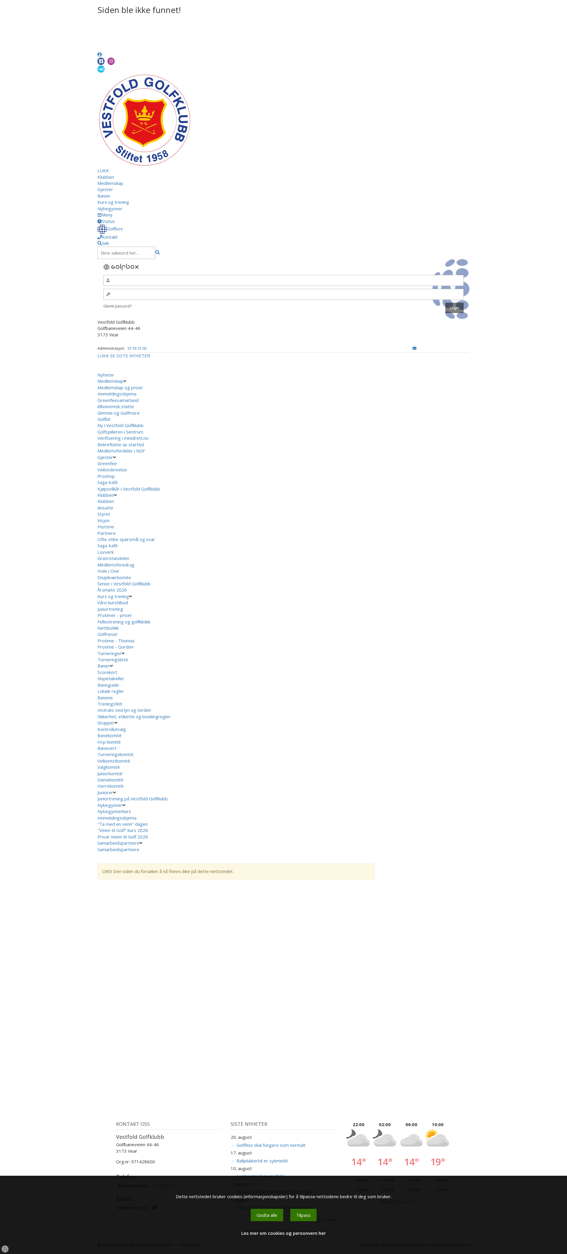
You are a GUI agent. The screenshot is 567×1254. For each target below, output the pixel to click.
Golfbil (103, 419)
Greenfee (107, 463)
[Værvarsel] (101, 69)
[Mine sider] (99, 54)
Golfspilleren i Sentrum (120, 432)
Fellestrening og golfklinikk (123, 622)
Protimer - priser (114, 615)
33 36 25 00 (136, 348)
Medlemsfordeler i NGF (121, 451)
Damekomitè (110, 780)
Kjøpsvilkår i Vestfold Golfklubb (128, 489)
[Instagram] (111, 61)
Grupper (106, 723)
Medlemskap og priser (120, 387)
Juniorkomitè (110, 773)
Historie (105, 527)
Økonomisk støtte (115, 406)
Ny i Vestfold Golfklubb (120, 425)
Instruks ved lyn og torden (124, 710)
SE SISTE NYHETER (130, 356)
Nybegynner (110, 208)
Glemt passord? (117, 306)
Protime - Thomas (116, 641)
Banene (105, 698)
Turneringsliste (112, 659)
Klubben (105, 177)
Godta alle (267, 1215)
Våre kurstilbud (112, 602)
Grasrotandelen (113, 558)
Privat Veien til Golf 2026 (122, 837)
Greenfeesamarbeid (118, 400)
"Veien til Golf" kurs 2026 (122, 830)
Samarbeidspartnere (118, 843)
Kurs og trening (113, 202)
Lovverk (105, 552)
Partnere (106, 533)
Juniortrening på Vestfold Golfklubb (132, 799)
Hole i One (108, 571)
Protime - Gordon (116, 647)
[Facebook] (101, 61)
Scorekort (107, 672)
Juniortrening (110, 609)
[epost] (414, 348)
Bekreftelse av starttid (120, 444)
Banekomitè (109, 735)
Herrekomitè (110, 786)
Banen (103, 196)
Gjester (105, 189)
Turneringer (109, 653)
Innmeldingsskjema (116, 394)
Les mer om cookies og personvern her (283, 1233)
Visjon (103, 520)
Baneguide (108, 685)
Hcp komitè (109, 742)
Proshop (106, 476)
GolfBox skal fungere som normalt (271, 1145)
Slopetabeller (110, 678)
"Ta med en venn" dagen (122, 824)
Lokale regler (110, 691)
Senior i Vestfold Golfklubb (124, 584)
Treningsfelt (109, 704)
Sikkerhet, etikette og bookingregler (134, 716)
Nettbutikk (108, 628)
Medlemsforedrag (115, 565)
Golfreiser (107, 634)
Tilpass (303, 1215)
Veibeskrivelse (112, 470)
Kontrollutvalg (111, 729)
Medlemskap (110, 183)
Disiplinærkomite (114, 577)
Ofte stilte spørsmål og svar (126, 539)
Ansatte (105, 508)
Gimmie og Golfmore (118, 413)
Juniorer (105, 792)
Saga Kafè (107, 482)
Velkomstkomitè (113, 761)
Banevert (106, 748)
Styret (103, 514)
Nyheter (105, 375)
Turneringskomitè (115, 754)
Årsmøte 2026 (112, 590)
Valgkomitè (108, 767)
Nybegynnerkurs (114, 811)
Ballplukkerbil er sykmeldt (262, 1161)
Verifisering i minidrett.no (123, 438)
